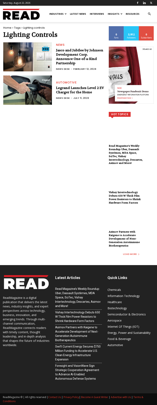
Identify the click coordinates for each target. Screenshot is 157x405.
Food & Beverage (119, 339)
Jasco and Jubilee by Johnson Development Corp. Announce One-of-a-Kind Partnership (79, 56)
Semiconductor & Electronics (127, 314)
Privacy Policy (71, 397)
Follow (131, 27)
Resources (132, 13)
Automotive (66, 82)
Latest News (78, 13)
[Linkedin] (144, 3)
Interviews (97, 13)
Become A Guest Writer (94, 397)
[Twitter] (151, 3)
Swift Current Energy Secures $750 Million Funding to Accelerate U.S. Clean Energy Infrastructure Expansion (78, 353)
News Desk (63, 69)
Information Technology (124, 296)
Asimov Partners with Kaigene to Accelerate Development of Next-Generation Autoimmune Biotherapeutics (124, 238)
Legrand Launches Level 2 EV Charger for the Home (80, 90)
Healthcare (115, 302)
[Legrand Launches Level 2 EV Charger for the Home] (27, 90)
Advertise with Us (121, 397)
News (60, 44)
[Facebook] (138, 3)
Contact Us (54, 397)
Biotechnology (117, 308)
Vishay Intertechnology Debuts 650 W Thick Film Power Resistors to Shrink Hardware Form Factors (125, 197)
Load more (130, 254)
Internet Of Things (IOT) (123, 326)
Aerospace (115, 320)
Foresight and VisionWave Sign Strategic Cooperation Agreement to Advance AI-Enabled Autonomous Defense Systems (77, 372)
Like (116, 27)
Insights (113, 13)
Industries (56, 13)
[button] (149, 14)
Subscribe (146, 27)
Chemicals (114, 290)
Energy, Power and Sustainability (129, 333)
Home (7, 28)
